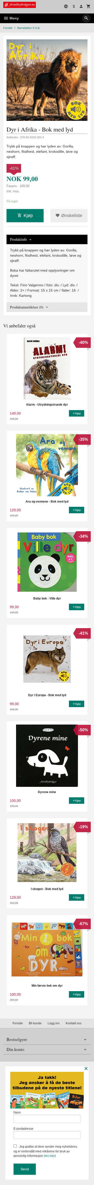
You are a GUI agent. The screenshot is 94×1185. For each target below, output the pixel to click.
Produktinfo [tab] (18, 239)
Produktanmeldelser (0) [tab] (26, 307)
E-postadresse (23, 1128)
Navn (17, 1112)
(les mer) (50, 1156)
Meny (14, 18)
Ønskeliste (71, 215)
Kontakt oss (73, 1023)
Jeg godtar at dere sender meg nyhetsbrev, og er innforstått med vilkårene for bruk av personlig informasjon (45, 1151)
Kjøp (28, 215)
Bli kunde (35, 1023)
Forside (8, 27)
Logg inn (54, 1023)
